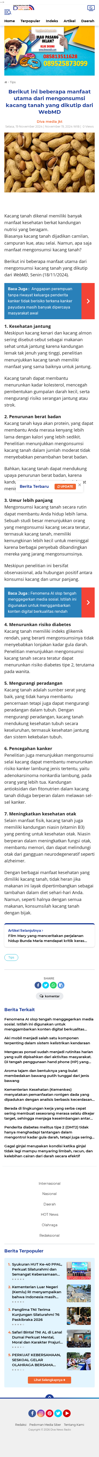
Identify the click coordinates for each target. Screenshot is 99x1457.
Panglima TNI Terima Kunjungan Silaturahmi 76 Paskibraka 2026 (35, 1314)
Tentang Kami (74, 1424)
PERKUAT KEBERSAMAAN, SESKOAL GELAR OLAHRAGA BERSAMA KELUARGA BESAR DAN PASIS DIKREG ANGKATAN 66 (36, 1360)
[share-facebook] (38, 985)
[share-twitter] (45, 985)
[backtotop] (49, 1398)
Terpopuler (30, 21)
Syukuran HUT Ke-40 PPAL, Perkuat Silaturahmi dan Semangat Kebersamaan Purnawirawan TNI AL (37, 1269)
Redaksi (20, 1424)
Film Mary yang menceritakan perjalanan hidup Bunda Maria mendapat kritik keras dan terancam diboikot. (46, 938)
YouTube (70, 1419)
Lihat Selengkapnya (48, 1380)
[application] (49, 1452)
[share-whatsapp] (53, 985)
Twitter (60, 1419)
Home (9, 21)
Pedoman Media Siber (45, 1424)
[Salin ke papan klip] (61, 985)
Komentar (52, 996)
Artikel (69, 21)
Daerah (87, 21)
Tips (11, 957)
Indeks (52, 21)
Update (66, 486)
